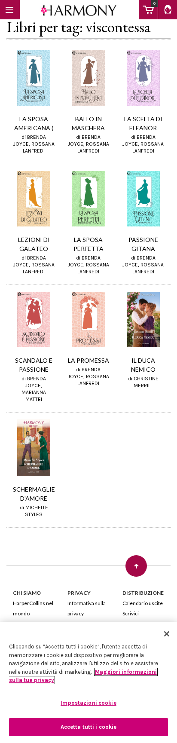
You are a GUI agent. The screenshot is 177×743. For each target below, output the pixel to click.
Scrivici (130, 613)
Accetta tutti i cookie (89, 727)
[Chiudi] (166, 633)
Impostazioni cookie (88, 703)
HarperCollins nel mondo (33, 608)
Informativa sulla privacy (86, 608)
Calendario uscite (142, 603)
